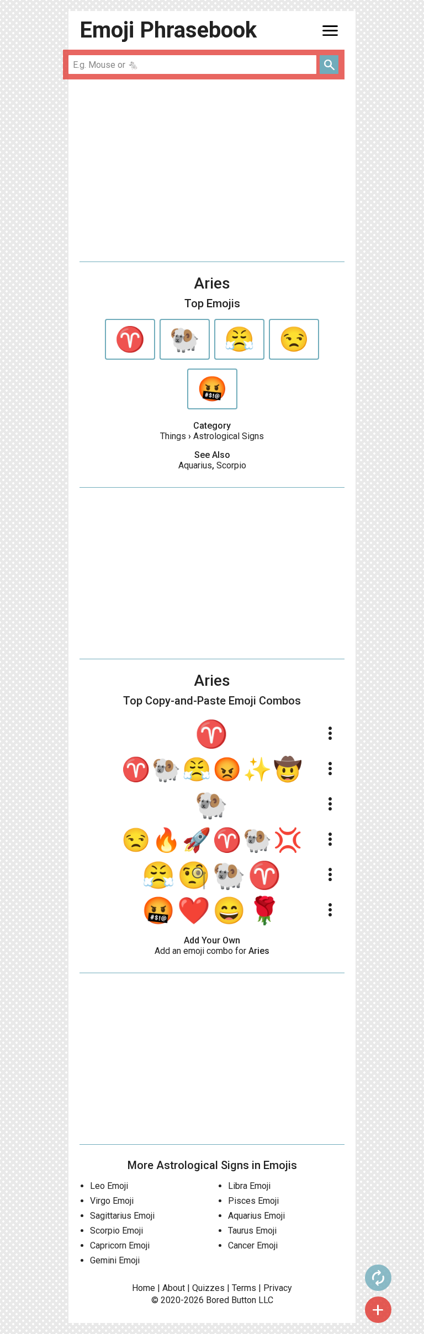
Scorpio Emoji (116, 1230)
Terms (244, 1288)
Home (143, 1288)
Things (173, 436)
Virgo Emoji (112, 1201)
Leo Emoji (109, 1186)
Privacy (277, 1288)
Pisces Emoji (253, 1201)
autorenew (378, 1277)
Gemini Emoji (115, 1260)
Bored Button (231, 1300)
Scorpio (231, 465)
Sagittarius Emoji (122, 1215)
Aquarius (195, 465)
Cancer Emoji (253, 1245)
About (173, 1288)
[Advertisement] (212, 170)
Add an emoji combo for (212, 951)
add (378, 1309)
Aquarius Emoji (256, 1215)
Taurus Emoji (252, 1230)
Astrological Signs (228, 436)
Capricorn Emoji (120, 1245)
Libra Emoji (249, 1186)
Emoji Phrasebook (168, 30)
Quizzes (208, 1288)
